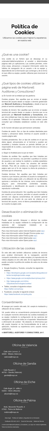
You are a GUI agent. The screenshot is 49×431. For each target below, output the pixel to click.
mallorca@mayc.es (11, 412)
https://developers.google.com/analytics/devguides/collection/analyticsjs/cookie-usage (27, 274)
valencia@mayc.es (11, 357)
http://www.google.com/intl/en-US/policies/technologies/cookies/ (19, 282)
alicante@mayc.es (11, 393)
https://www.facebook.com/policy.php (18, 294)
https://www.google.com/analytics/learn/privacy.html (26, 278)
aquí (42, 231)
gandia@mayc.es (10, 375)
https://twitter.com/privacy (13, 289)
